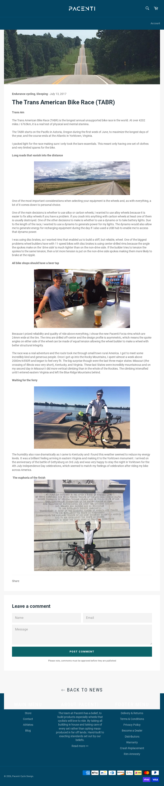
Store (28, 713)
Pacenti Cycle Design (22, 776)
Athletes (28, 724)
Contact (28, 719)
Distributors (132, 736)
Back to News (84, 690)
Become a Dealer (132, 730)
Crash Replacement (132, 748)
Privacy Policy (132, 724)
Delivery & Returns (132, 713)
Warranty (132, 742)
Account (155, 23)
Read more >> (80, 746)
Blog (28, 730)
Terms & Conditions (132, 719)
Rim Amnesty (132, 754)
